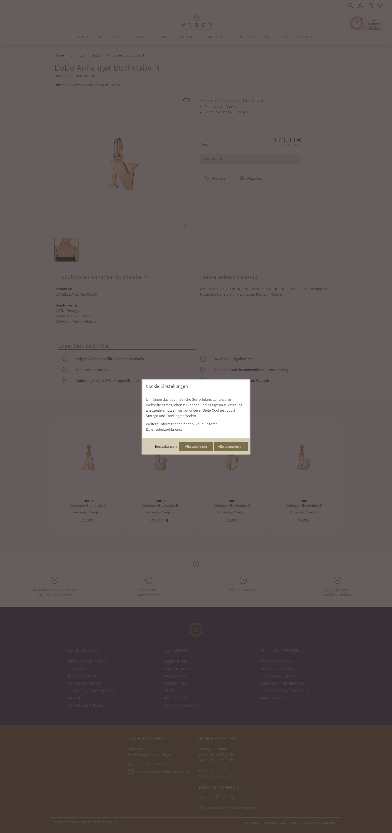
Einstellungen (166, 446)
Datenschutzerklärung (163, 429)
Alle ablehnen (196, 446)
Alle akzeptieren (231, 446)
